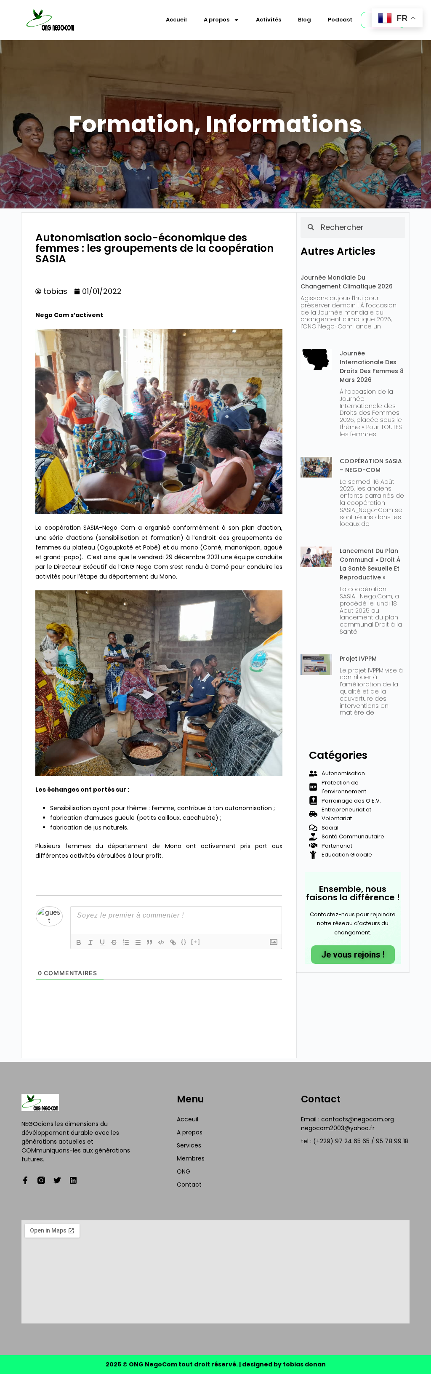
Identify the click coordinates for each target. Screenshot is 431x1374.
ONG (183, 1171)
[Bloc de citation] (149, 942)
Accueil (176, 20)
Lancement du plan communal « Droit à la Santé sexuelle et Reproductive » (370, 564)
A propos (216, 20)
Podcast (340, 20)
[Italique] (90, 942)
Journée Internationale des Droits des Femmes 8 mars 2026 (372, 366)
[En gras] (79, 942)
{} (184, 942)
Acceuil (187, 1119)
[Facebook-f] (25, 1180)
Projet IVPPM (358, 658)
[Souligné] (102, 942)
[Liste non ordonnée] (138, 942)
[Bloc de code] (161, 942)
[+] (195, 942)
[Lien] (173, 942)
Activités (268, 20)
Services (189, 1145)
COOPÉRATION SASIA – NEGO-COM (371, 465)
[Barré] (114, 942)
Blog (304, 20)
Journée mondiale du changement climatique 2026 (347, 282)
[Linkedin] (73, 1180)
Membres (191, 1158)
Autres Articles (338, 251)
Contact (189, 1184)
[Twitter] (57, 1180)
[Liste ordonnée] (126, 942)
